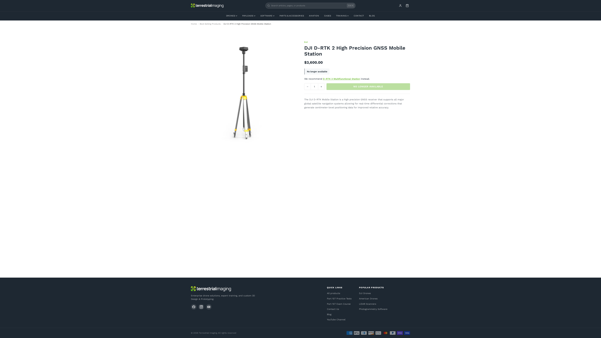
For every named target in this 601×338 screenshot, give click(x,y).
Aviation (314, 16)
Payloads (247, 16)
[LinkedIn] (201, 307)
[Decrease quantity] (307, 86)
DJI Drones (365, 293)
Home (194, 24)
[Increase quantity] (321, 86)
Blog (372, 16)
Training (341, 16)
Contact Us (333, 309)
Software (266, 16)
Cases (327, 16)
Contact (359, 16)
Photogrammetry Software (373, 309)
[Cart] (407, 5)
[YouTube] (209, 307)
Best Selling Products (210, 24)
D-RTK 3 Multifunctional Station (341, 78)
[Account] (400, 5)
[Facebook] (194, 307)
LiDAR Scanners (367, 304)
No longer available (368, 86)
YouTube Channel (336, 319)
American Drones (368, 298)
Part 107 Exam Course (339, 304)
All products (333, 293)
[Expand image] (292, 45)
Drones (230, 16)
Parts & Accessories (292, 16)
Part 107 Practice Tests (339, 298)
